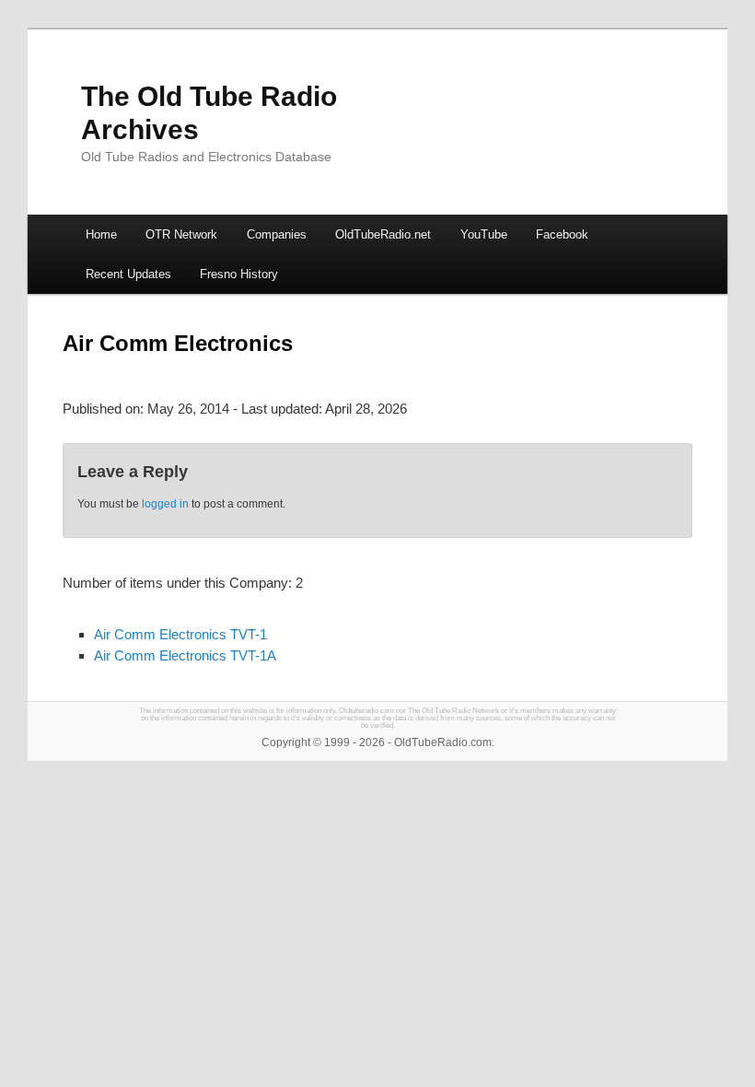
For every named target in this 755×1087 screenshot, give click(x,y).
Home (101, 234)
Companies (277, 234)
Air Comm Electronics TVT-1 (180, 634)
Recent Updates (128, 274)
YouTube (483, 234)
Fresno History (239, 274)
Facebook (562, 234)
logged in (165, 503)
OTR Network (181, 234)
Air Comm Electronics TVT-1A (185, 655)
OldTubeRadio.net (383, 234)
